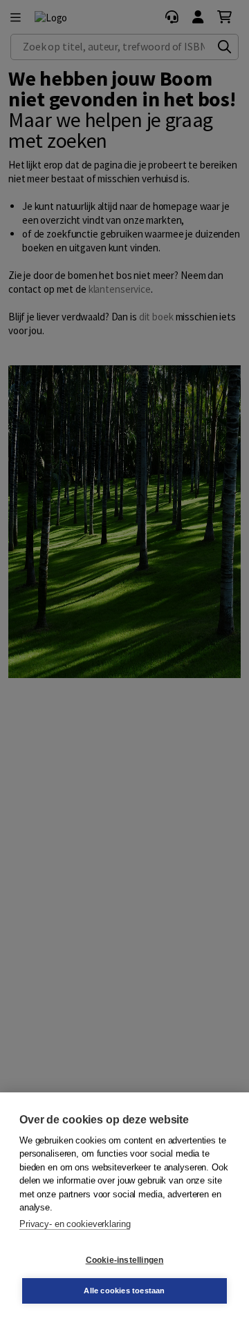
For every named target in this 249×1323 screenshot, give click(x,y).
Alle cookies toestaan (124, 1290)
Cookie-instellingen (125, 1260)
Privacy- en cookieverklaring (74, 1224)
